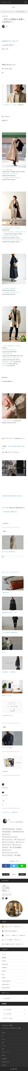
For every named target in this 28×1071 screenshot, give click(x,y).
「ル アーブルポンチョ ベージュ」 (12, 345)
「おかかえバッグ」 (7, 361)
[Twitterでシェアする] (14, 866)
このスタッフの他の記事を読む (16, 822)
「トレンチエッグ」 (7, 169)
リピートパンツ (7, 850)
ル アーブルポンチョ (8, 855)
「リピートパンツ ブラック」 (11, 357)
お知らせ (4, 1032)
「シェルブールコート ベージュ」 (11, 228)
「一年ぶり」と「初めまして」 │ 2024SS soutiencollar (15, 935)
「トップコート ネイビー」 (10, 288)
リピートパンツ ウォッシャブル (11, 852)
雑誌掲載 (4, 957)
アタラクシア (7, 834)
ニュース (4, 954)
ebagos (3, 977)
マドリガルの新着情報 (16, 847)
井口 (9, 819)
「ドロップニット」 (7, 353)
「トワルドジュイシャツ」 (9, 349)
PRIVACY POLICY (6, 1062)
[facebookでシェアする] (6, 866)
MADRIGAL (6, 2)
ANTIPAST (4, 967)
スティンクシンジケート (9, 842)
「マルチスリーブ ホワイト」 (10, 235)
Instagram (5, 787)
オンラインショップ (6, 1052)
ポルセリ (6, 847)
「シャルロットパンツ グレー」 (11, 292)
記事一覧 (14, 874)
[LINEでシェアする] (22, 866)
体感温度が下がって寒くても (10, 41)
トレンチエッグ (7, 844)
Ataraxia (4, 960)
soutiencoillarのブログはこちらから (12, 495)
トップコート (21, 842)
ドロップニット (18, 844)
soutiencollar (5, 964)
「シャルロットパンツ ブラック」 (11, 177)
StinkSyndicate (7, 831)
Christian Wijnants (6, 981)
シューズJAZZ (6, 365)
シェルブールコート (8, 839)
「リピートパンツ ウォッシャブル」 (12, 239)
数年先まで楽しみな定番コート (11, 931)
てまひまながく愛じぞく (10, 511)
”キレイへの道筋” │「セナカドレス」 (13, 939)
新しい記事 (6, 874)
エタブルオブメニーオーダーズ (10, 836)
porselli (20, 829)
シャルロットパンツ (20, 839)
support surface (5, 984)
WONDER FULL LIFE (19, 831)
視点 (3, 1042)
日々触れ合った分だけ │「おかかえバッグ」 (14, 944)
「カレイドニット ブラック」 (10, 173)
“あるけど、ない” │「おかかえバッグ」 (13, 926)
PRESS (3, 1055)
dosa (3, 974)
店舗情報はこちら (6, 890)
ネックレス (5, 363)
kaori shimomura (6, 987)
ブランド (4, 1045)
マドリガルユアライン (7, 895)
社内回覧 (18, 855)
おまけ (3, 1039)
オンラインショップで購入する (10, 812)
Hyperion (4, 971)
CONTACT (4, 1065)
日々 (3, 1036)
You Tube (4, 795)
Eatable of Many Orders (9, 829)
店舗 (3, 1049)
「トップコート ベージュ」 (10, 104)
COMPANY (4, 1058)
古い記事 (21, 874)
